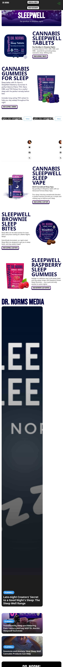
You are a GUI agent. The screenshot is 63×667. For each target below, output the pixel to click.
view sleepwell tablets (40, 56)
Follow (27, 118)
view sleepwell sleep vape (41, 202)
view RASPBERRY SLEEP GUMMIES (41, 288)
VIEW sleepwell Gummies (9, 107)
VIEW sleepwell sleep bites (10, 248)
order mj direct (33, 2)
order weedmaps (33, 8)
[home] (5, 2)
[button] (59, 3)
